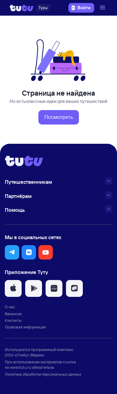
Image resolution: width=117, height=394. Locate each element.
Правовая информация (25, 327)
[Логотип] (22, 7)
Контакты (13, 320)
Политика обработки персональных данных (43, 374)
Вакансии (13, 313)
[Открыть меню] (103, 7)
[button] (58, 117)
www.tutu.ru (20, 367)
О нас (10, 306)
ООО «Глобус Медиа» (24, 354)
